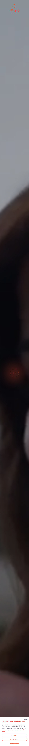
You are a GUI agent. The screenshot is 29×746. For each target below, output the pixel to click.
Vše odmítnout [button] (14, 739)
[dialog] (14, 731)
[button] (14, 743)
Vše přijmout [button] (14, 735)
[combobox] (25, 719)
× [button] (26, 719)
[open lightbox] (14, 373)
